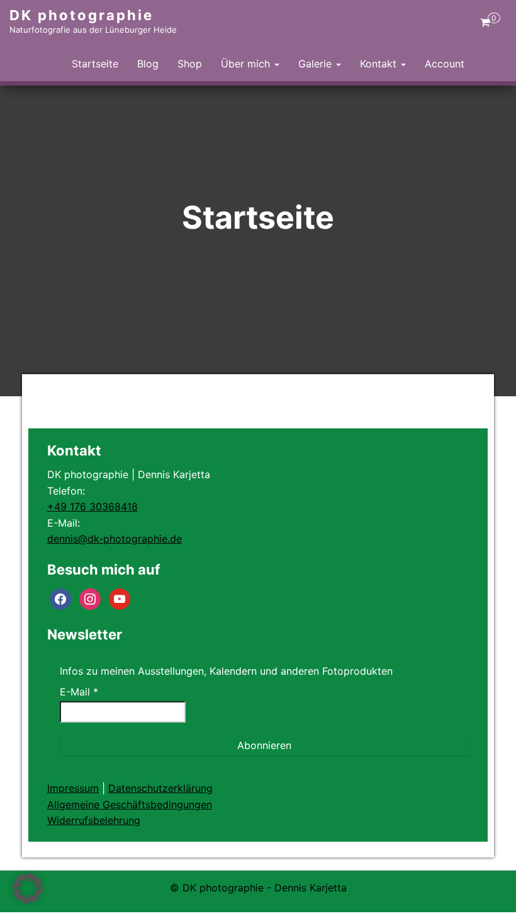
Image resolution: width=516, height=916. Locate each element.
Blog (148, 63)
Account (444, 63)
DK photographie (81, 15)
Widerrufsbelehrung (93, 820)
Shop (189, 63)
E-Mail (79, 691)
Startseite (95, 63)
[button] (27, 888)
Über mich (247, 63)
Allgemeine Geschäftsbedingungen (129, 804)
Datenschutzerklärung (160, 788)
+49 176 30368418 (92, 506)
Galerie (316, 63)
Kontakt (380, 63)
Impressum (73, 788)
